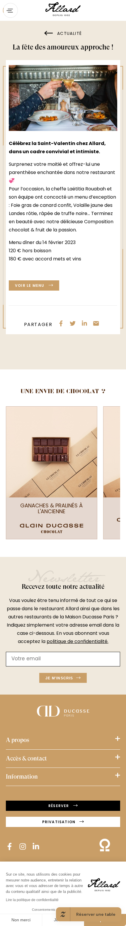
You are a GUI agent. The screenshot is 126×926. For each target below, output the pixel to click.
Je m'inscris (59, 678)
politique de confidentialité (77, 642)
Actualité (69, 33)
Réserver (59, 806)
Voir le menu (30, 286)
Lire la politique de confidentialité (32, 900)
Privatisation (59, 822)
